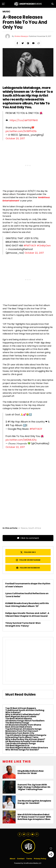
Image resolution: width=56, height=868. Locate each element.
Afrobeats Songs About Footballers (24, 720)
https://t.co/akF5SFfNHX (24, 120)
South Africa (34, 528)
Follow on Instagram (29, 560)
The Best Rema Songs (17, 722)
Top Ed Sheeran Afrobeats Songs (23, 728)
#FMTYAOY (30, 245)
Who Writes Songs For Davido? (22, 749)
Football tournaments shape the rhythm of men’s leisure (27, 585)
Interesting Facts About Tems (21, 737)
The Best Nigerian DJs (17, 745)
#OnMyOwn (44, 245)
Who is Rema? (13, 712)
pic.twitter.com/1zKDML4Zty (21, 439)
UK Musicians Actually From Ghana (24, 741)
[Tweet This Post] (22, 43)
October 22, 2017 (34, 252)
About (12, 858)
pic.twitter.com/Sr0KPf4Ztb (21, 131)
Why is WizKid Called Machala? (22, 714)
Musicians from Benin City (19, 733)
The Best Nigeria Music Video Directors (26, 747)
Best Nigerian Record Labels (20, 716)
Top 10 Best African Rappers (20, 708)
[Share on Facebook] (17, 43)
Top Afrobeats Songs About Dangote (25, 735)
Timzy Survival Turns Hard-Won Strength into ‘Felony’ (23, 624)
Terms (29, 858)
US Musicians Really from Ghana (23, 724)
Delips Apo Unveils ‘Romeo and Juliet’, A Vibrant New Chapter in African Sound (27, 614)
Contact (20, 858)
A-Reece (38, 91)
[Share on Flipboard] (28, 43)
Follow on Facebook (30, 568)
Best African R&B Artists (18, 726)
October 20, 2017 (15, 138)
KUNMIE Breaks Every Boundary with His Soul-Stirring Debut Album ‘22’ (27, 605)
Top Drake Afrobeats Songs (20, 743)
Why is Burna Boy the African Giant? (25, 739)
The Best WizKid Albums (18, 718)
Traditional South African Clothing (24, 710)
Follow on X (30, 552)
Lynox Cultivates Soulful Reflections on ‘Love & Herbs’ (26, 595)
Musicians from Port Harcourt (21, 731)
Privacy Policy (40, 858)
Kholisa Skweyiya (21, 36)
